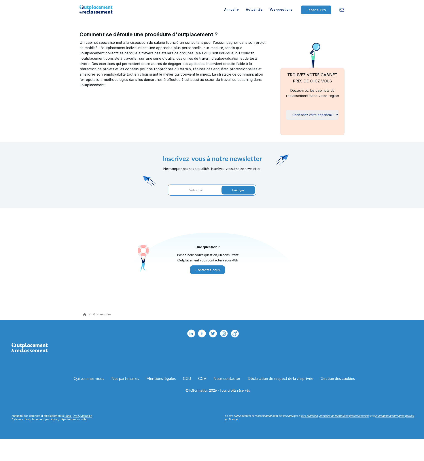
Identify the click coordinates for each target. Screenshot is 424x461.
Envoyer (238, 190)
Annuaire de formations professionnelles (344, 415)
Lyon (76, 415)
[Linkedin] (191, 333)
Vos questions (281, 9)
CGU (187, 378)
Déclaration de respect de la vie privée (280, 378)
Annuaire (231, 9)
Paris (68, 415)
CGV (202, 378)
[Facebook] (202, 333)
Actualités (254, 9)
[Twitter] (213, 333)
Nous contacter (226, 378)
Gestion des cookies (337, 378)
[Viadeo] (224, 333)
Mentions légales (161, 378)
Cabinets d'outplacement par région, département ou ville (49, 419)
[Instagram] (235, 333)
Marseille (86, 415)
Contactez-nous (207, 270)
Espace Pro (316, 10)
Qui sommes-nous (89, 378)
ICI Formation (309, 415)
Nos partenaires (125, 378)
